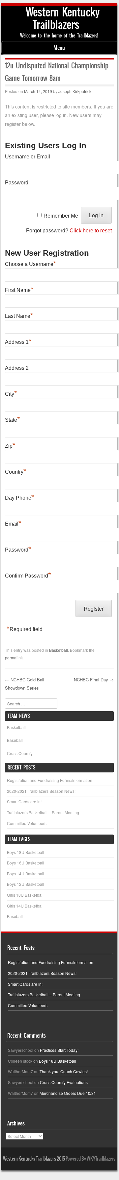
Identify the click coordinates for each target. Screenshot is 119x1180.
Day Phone (19, 497)
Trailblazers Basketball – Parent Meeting (43, 812)
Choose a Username (30, 263)
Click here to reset (91, 230)
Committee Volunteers (26, 823)
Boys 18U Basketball (25, 852)
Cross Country (20, 753)
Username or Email (27, 156)
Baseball (15, 740)
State (12, 419)
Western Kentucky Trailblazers (63, 18)
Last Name (19, 315)
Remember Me (61, 215)
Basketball (58, 650)
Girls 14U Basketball (25, 906)
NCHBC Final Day (94, 679)
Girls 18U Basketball (25, 895)
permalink (14, 657)
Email (13, 523)
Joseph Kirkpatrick (74, 91)
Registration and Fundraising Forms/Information (49, 780)
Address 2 (17, 368)
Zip (10, 445)
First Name (19, 289)
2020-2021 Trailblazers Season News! (41, 791)
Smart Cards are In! (24, 801)
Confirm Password (28, 574)
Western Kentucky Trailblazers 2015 (34, 1158)
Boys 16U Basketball (25, 862)
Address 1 (18, 341)
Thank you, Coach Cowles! (64, 1071)
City (11, 393)
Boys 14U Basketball (25, 873)
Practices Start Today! (59, 1050)
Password (16, 182)
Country (15, 471)
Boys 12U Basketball (25, 884)
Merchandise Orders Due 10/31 (68, 1093)
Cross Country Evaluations (64, 1082)
